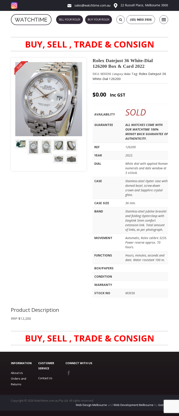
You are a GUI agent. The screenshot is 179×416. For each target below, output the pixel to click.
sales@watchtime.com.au (92, 5)
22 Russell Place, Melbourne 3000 (144, 5)
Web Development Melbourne (133, 405)
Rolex (127, 74)
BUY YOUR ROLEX (98, 19)
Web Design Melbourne (91, 405)
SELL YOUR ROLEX (69, 19)
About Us (17, 373)
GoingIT (163, 405)
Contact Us (45, 378)
